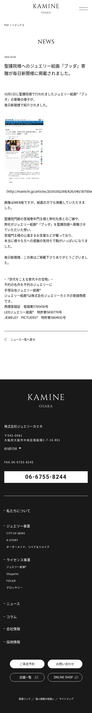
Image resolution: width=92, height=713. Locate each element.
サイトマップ (66, 699)
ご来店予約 (27, 664)
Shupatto (12, 574)
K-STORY (12, 540)
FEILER (11, 580)
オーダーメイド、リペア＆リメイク (28, 547)
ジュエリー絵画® (16, 567)
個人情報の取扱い (45, 699)
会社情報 (13, 628)
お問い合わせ (65, 664)
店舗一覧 (25, 677)
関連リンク (25, 699)
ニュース (13, 603)
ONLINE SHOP (63, 677)
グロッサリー (14, 587)
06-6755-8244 (46, 477)
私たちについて (18, 510)
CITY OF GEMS (15, 533)
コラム (11, 616)
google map (10, 448)
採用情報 (13, 642)
